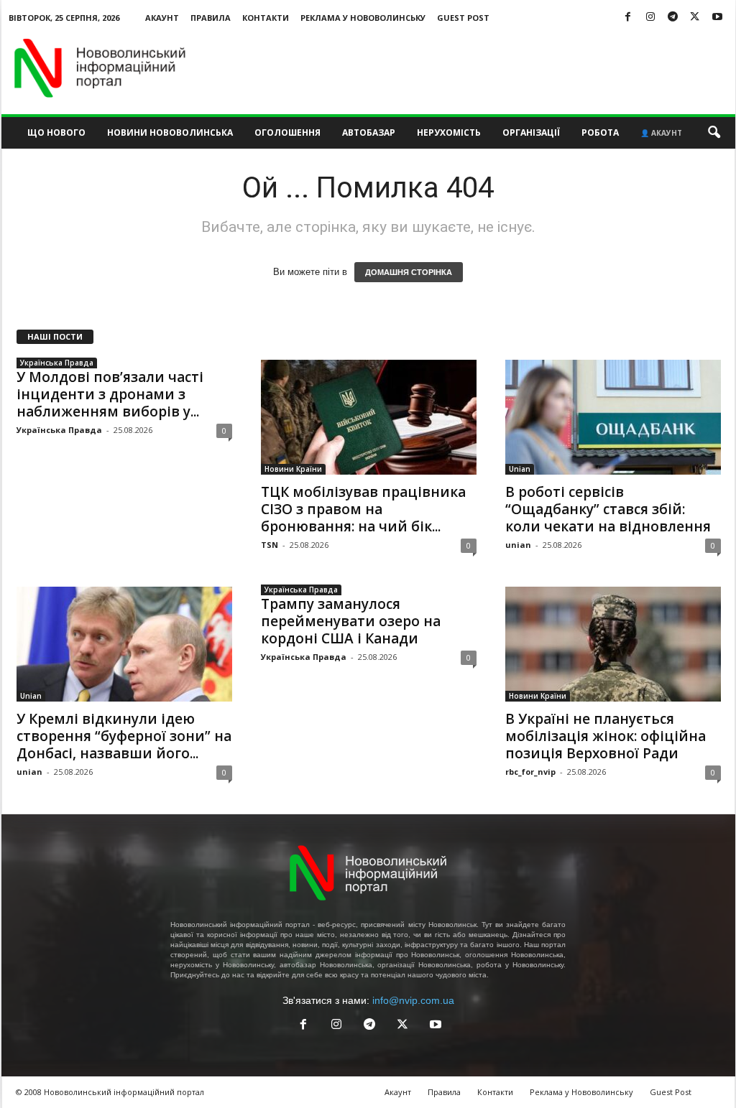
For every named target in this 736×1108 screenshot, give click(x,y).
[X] (695, 17)
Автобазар (368, 132)
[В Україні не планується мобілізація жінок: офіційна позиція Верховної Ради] (613, 644)
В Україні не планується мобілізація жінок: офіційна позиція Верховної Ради (605, 736)
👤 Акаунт (661, 133)
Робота (600, 132)
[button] (714, 133)
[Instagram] (650, 17)
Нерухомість (449, 132)
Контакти (265, 17)
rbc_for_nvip (530, 771)
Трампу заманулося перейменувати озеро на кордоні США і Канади (351, 621)
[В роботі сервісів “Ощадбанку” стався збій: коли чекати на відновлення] (613, 417)
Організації (531, 132)
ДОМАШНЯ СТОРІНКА (408, 272)
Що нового (56, 132)
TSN (269, 544)
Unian (519, 469)
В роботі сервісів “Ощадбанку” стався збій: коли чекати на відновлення (608, 509)
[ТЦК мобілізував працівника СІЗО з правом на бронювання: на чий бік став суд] (369, 417)
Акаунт (162, 17)
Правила (210, 17)
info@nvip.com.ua (413, 1000)
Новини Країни (293, 469)
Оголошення (287, 132)
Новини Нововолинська (170, 132)
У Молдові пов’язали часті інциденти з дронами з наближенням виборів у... (110, 394)
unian (518, 544)
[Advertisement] (473, 67)
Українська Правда (56, 363)
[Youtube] (717, 17)
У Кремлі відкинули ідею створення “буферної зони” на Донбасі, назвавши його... (124, 736)
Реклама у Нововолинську (363, 17)
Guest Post (463, 17)
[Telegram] (672, 17)
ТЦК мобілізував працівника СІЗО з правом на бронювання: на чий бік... (363, 509)
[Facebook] (628, 17)
